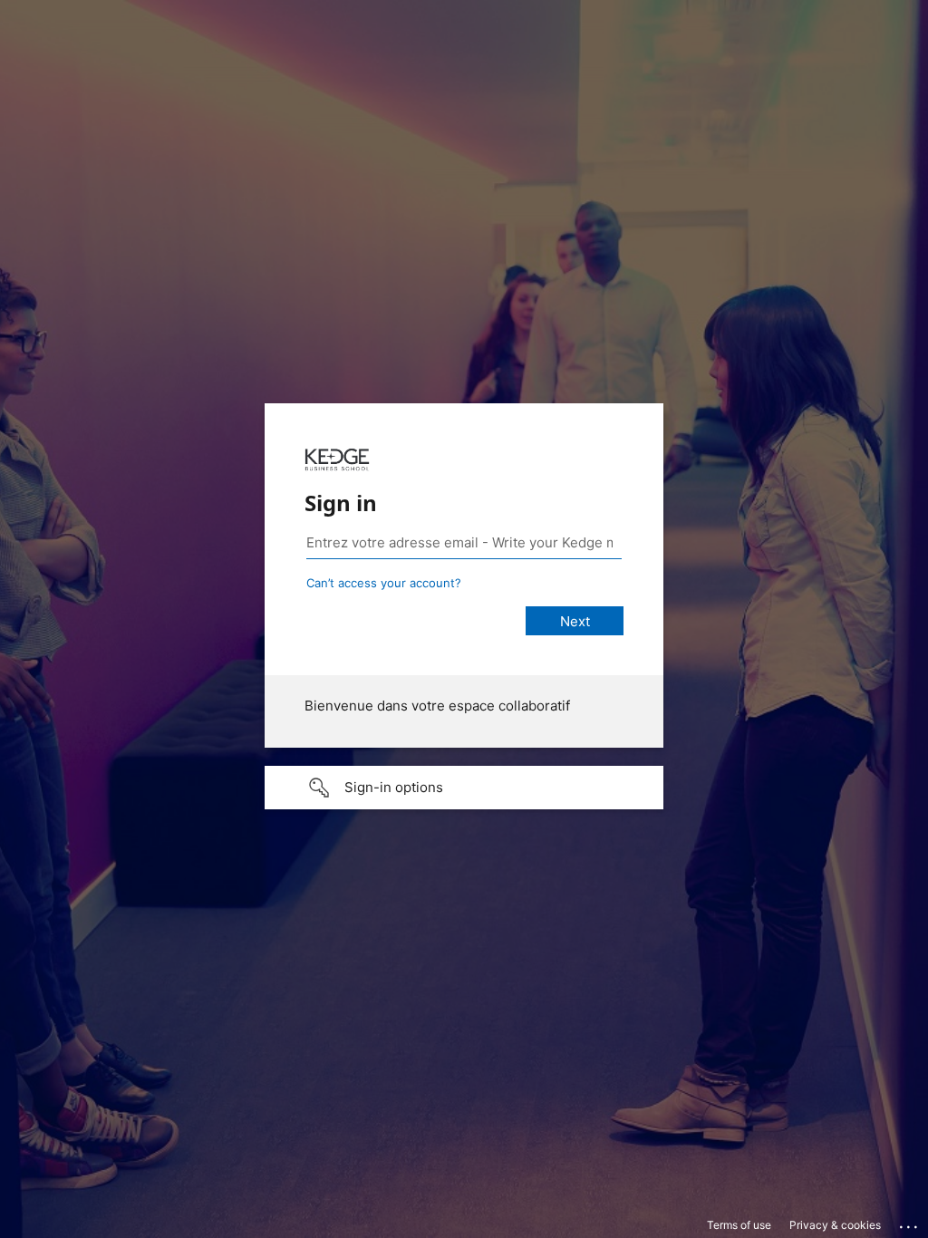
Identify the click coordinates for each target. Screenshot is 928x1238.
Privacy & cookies (835, 1225)
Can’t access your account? (383, 582)
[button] (464, 787)
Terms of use (739, 1225)
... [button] (910, 1223)
